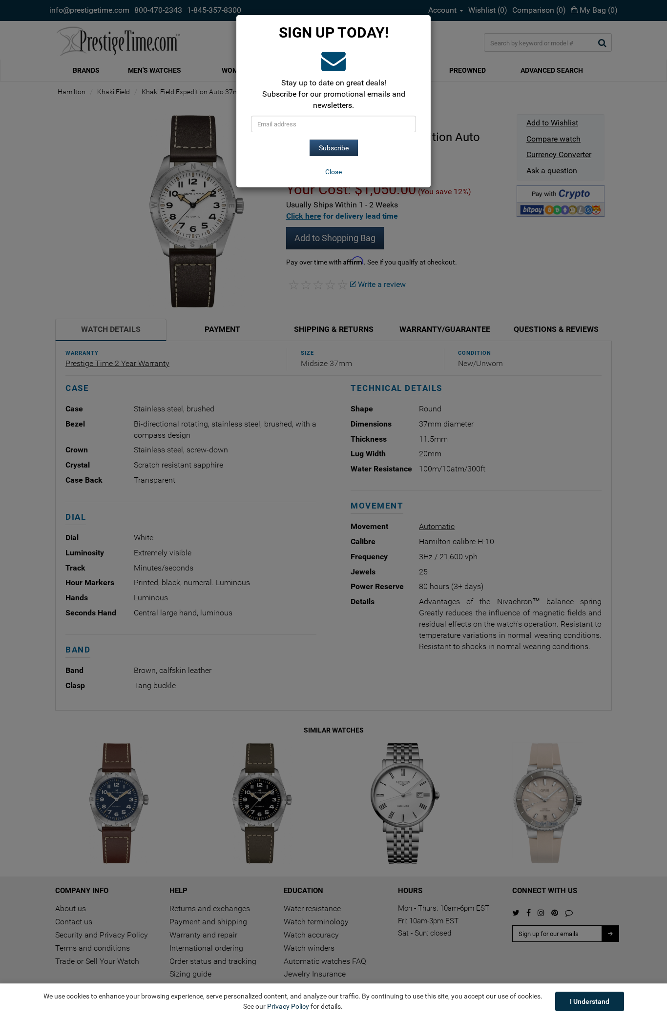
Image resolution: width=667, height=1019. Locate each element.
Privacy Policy (288, 1006)
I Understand (589, 1001)
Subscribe (334, 148)
